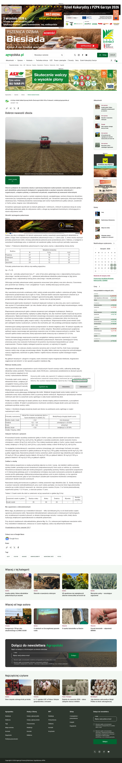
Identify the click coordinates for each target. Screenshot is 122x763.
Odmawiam (83, 387)
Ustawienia (66, 387)
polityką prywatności (80, 381)
